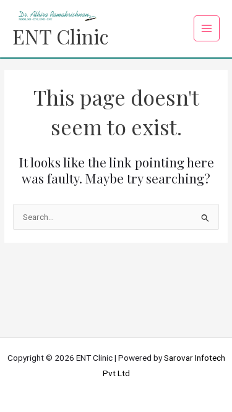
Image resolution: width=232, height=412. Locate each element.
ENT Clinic (60, 36)
